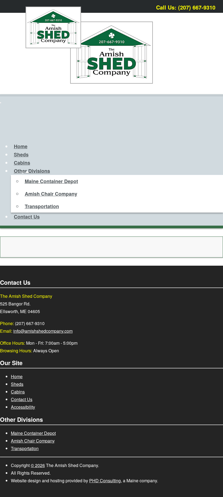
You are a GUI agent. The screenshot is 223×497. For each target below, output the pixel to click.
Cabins (22, 162)
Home (20, 146)
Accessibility (23, 407)
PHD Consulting (105, 480)
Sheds (21, 154)
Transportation (42, 206)
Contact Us (27, 216)
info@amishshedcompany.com (43, 331)
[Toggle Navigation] (0, 102)
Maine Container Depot (51, 181)
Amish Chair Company (51, 193)
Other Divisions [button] (32, 170)
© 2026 (38, 465)
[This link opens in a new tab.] (215, 6)
